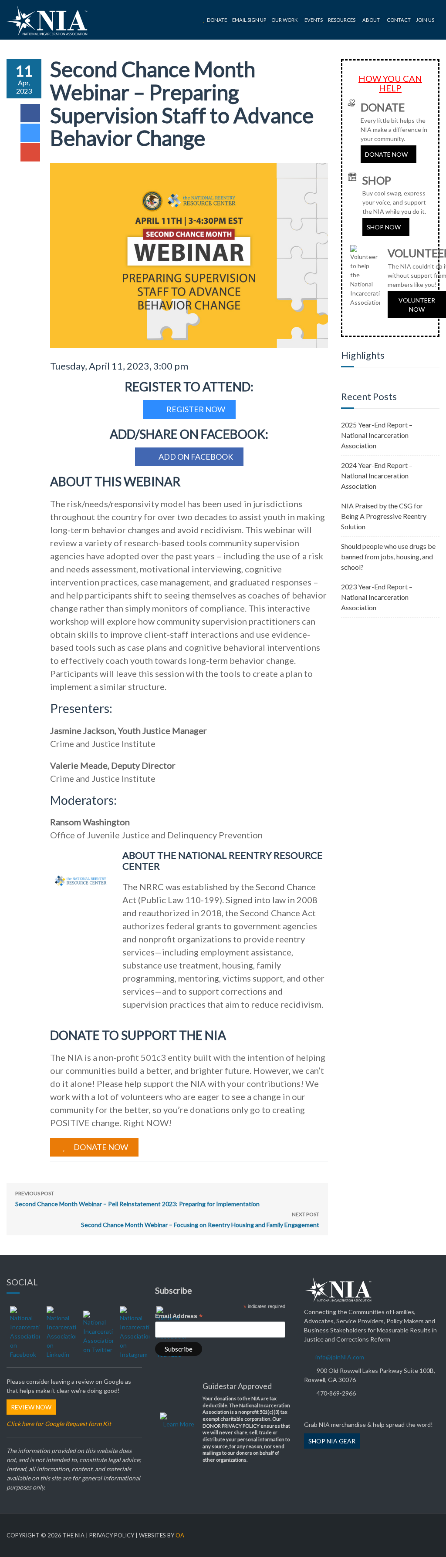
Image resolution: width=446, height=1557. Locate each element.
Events (313, 20)
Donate (216, 20)
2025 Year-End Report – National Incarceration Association (376, 435)
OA (180, 1535)
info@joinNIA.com (339, 1357)
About (371, 20)
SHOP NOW (384, 227)
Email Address (179, 1316)
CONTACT (399, 20)
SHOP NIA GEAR (331, 1441)
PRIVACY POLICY (111, 1535)
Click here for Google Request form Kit (59, 1423)
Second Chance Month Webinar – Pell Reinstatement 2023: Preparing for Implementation (137, 1198)
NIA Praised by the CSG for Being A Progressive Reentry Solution (383, 516)
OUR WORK (284, 20)
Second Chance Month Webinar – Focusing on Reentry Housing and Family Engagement (200, 1219)
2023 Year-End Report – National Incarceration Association (376, 597)
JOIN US (425, 20)
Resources (341, 20)
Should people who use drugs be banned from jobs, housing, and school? (388, 556)
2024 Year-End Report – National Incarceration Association (376, 475)
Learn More (178, 1424)
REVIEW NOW (31, 1407)
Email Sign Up (249, 20)
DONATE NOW (386, 154)
